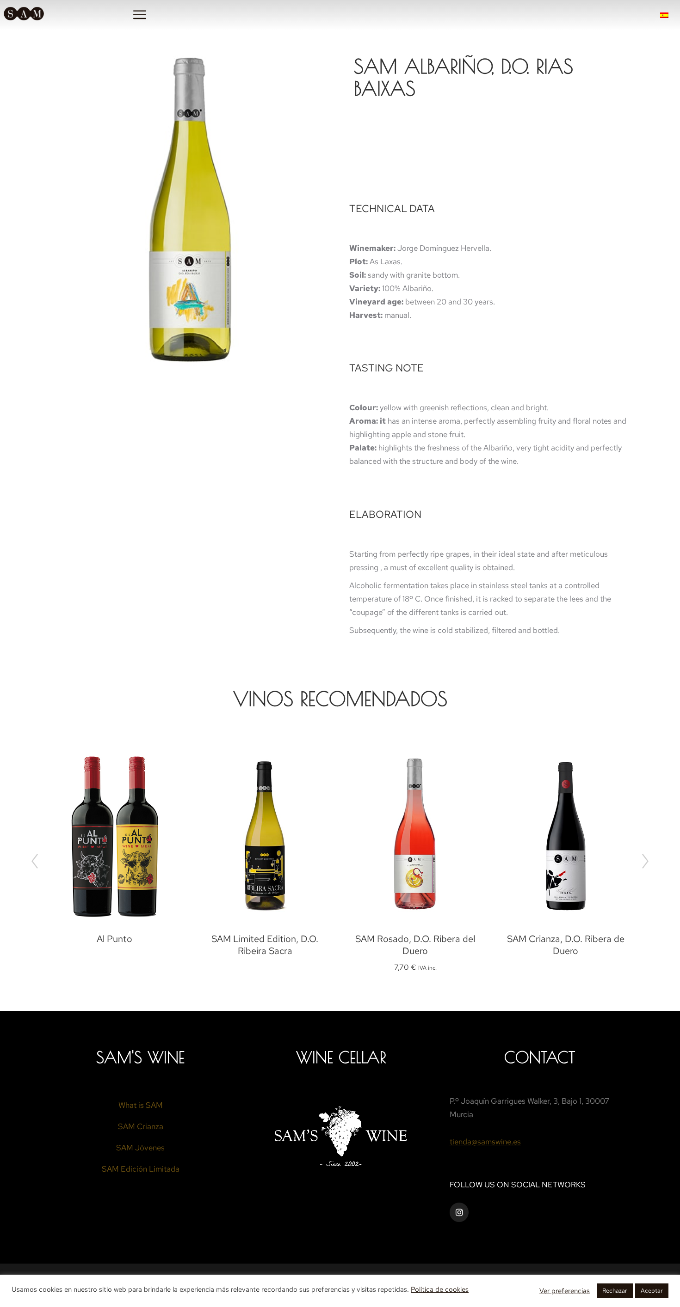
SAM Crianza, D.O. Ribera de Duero (565, 945)
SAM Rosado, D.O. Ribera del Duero (415, 945)
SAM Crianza (140, 1126)
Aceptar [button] (652, 1291)
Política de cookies (440, 1289)
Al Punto (114, 939)
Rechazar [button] (614, 1291)
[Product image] (114, 836)
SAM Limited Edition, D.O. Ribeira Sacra (264, 945)
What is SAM (140, 1105)
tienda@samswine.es (485, 1142)
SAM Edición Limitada (140, 1169)
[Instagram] (459, 1212)
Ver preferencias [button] (564, 1291)
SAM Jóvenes (140, 1148)
